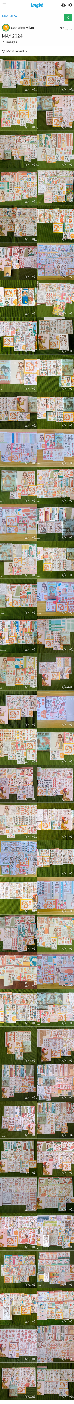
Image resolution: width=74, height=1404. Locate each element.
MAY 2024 (9, 16)
